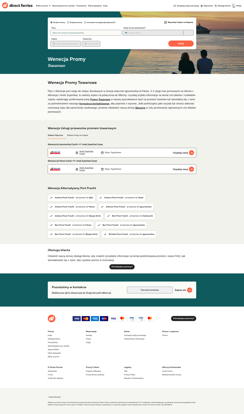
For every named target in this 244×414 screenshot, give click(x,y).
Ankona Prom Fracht (64, 198)
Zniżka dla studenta (55, 378)
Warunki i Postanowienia (133, 378)
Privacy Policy (129, 375)
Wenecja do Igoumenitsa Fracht (63, 144)
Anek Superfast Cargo (92, 144)
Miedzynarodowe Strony (171, 375)
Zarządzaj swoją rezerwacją (135, 335)
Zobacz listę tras (55, 135)
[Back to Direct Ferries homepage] (17, 5)
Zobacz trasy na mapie (77, 135)
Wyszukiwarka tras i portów (63, 6)
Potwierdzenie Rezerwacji (134, 339)
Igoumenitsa (145, 207)
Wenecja (140, 107)
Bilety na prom (53, 357)
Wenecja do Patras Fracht (60, 161)
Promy (88, 339)
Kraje (105, 6)
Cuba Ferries (167, 371)
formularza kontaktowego (94, 103)
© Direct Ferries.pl (54, 397)
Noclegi (89, 335)
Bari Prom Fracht (120, 216)
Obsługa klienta (54, 339)
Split (91, 198)
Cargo (88, 342)
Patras (92, 207)
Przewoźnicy (81, 6)
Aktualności (52, 371)
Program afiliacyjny (93, 371)
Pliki (125, 371)
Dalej (181, 43)
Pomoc (165, 335)
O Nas (50, 375)
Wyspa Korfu (95, 216)
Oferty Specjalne (95, 6)
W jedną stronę (76, 22)
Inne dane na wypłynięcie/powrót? (101, 22)
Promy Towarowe (100, 99)
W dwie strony (59, 22)
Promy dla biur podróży (95, 375)
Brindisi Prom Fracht (118, 234)
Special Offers (53, 349)
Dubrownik (148, 216)
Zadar (141, 198)
